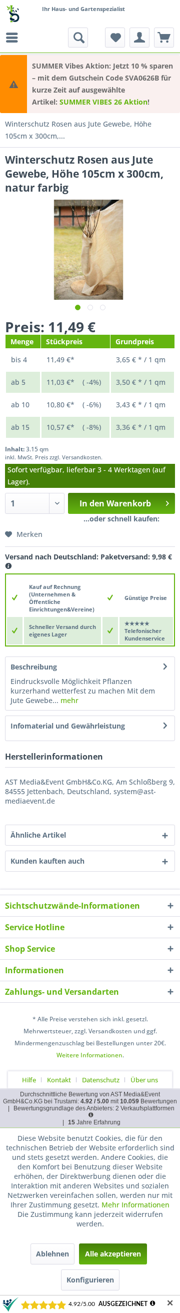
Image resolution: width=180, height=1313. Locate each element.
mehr (68, 700)
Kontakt (59, 1079)
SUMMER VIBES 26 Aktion (104, 102)
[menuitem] (14, 38)
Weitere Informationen (89, 1055)
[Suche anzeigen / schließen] (78, 38)
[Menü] (14, 38)
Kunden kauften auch (47, 861)
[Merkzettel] (115, 38)
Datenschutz (101, 1079)
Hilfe (29, 1079)
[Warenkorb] (164, 38)
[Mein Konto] (140, 38)
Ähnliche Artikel (38, 835)
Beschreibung (33, 667)
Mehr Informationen (136, 1204)
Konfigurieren (90, 1279)
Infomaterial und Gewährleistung (67, 726)
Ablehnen (52, 1253)
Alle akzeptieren (113, 1253)
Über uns (144, 1079)
